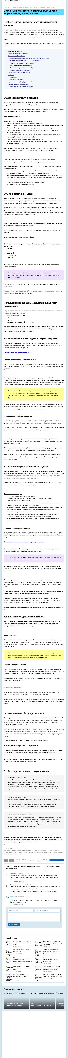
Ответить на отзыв (19, 881)
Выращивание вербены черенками (20, 65)
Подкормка (12, 77)
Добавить (45, 860)
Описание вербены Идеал (16, 56)
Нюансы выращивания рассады (19, 70)
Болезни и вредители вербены (18, 84)
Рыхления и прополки (16, 79)
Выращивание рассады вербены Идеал (21, 68)
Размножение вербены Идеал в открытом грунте (23, 60)
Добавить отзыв (13, 924)
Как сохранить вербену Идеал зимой (20, 82)
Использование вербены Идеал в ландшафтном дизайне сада (28, 58)
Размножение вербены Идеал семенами (22, 63)
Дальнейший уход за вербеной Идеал (20, 72)
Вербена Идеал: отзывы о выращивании (21, 87)
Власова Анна (13, 885)
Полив (11, 75)
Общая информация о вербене (18, 53)
